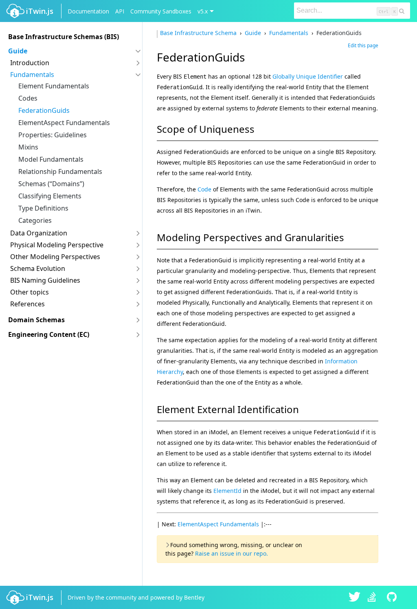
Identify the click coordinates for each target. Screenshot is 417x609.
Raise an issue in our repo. (231, 553)
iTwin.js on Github (393, 597)
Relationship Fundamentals (60, 171)
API (119, 11)
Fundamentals (289, 33)
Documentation (88, 11)
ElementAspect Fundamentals (64, 122)
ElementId (227, 491)
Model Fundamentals (50, 159)
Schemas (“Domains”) (51, 183)
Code (204, 189)
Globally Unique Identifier (307, 76)
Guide (253, 33)
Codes (27, 98)
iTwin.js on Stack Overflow (374, 597)
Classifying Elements (49, 195)
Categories (35, 220)
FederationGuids (44, 110)
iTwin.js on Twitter (355, 597)
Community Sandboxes (160, 11)
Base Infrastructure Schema (199, 33)
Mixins (28, 147)
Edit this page (363, 45)
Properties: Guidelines (52, 134)
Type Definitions (43, 208)
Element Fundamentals (53, 85)
